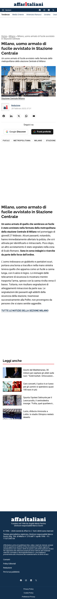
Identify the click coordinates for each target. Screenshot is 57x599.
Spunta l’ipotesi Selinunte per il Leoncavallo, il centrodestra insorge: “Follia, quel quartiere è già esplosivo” (37, 400)
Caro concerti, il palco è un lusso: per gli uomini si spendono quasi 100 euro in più (38, 386)
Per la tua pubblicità (11, 572)
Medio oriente (18, 15)
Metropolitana (22, 140)
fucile (6, 140)
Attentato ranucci (33, 15)
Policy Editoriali (9, 564)
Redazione (15, 105)
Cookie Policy (28, 593)
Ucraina (47, 15)
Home (4, 36)
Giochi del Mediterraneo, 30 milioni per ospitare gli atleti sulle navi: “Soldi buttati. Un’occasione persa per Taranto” (38, 373)
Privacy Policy (28, 589)
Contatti (6, 559)
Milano (12, 36)
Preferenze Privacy (28, 597)
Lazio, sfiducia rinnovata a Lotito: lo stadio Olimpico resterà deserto (38, 414)
